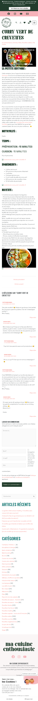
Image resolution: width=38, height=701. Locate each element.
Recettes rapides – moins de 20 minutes (14, 613)
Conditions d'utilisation (22, 477)
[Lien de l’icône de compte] (20, 22)
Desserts (5, 569)
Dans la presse (6, 564)
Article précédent (19, 279)
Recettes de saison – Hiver (10, 602)
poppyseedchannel (7, 302)
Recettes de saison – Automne (11, 600)
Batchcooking (6, 553)
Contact (19, 675)
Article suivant (19, 284)
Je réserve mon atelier (19, 8)
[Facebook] (8, 14)
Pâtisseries (5, 591)
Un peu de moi (6, 624)
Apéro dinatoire (7, 550)
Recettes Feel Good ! (8, 608)
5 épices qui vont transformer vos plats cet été (16, 521)
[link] (25, 23)
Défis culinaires (6, 567)
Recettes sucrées (7, 619)
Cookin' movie (6, 321)
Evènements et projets (9, 575)
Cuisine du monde (7, 558)
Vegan (4, 630)
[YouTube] (21, 14)
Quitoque (5, 75)
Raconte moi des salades (10, 597)
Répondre (33, 317)
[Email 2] (27, 14)
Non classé (5, 589)
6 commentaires (7, 42)
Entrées (15, 42)
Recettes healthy (7, 611)
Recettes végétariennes (9, 622)
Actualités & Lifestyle (8, 547)
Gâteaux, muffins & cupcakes (11, 578)
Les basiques (6, 583)
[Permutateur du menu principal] (34, 22)
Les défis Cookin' (7, 586)
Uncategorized (6, 627)
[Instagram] (14, 14)
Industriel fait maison (8, 580)
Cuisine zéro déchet (8, 561)
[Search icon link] (16, 23)
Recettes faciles (7, 605)
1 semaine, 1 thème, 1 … (8, 545)
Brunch (4, 556)
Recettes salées (27, 42)
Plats (19, 42)
